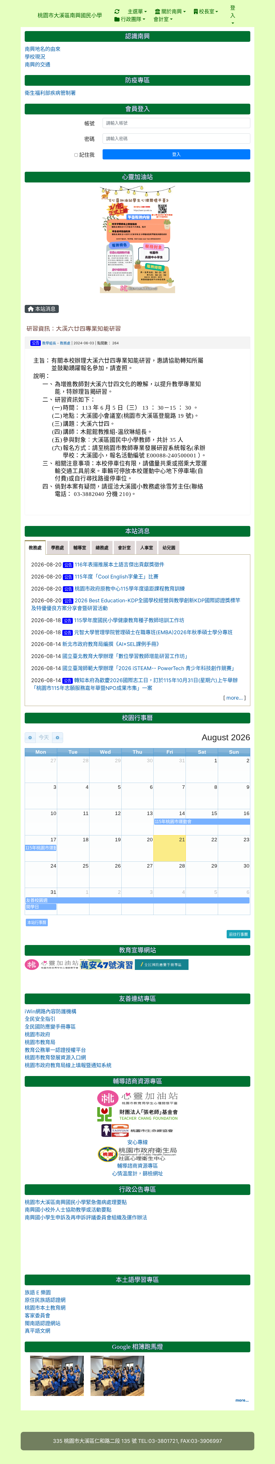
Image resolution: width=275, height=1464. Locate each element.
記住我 (86, 155)
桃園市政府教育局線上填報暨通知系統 (68, 1065)
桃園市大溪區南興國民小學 (70, 15)
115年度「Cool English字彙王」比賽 (116, 576)
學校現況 (35, 57)
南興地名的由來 (42, 49)
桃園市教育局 (40, 1042)
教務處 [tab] (35, 547)
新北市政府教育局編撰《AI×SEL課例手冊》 (111, 644)
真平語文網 (37, 1331)
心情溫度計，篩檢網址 (137, 1173)
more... (234, 697)
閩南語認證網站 (42, 1323)
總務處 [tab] (102, 547)
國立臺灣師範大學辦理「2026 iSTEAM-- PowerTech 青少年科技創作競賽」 (149, 668)
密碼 (89, 139)
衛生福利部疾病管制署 (50, 93)
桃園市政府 (37, 1034)
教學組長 (49, 343)
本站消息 (45, 309)
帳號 (89, 123)
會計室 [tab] (124, 547)
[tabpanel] (137, 630)
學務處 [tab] (57, 547)
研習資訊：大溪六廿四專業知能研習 (73, 328)
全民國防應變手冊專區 (50, 1027)
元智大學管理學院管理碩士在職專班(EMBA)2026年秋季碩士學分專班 (153, 632)
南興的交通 (37, 64)
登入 (176, 154)
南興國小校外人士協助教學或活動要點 (68, 1210)
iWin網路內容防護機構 (50, 1011)
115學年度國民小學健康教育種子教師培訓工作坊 (129, 620)
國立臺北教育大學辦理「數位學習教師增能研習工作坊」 (126, 656)
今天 (44, 737)
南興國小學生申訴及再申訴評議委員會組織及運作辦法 (86, 1217)
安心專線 (137, 1142)
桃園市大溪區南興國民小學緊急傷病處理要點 (76, 1202)
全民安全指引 (40, 1019)
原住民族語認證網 (45, 1300)
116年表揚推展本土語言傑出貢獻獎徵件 (119, 564)
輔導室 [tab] (79, 547)
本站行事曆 (36, 922)
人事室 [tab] (146, 547)
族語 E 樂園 (38, 1292)
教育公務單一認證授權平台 (55, 1050)
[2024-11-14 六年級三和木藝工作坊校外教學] (57, 1375)
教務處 (65, 343)
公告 (35, 343)
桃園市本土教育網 (45, 1308)
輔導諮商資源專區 (137, 1166)
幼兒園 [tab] (168, 547)
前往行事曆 (238, 934)
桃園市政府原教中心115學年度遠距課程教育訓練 (130, 588)
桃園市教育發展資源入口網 (55, 1057)
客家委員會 (37, 1315)
